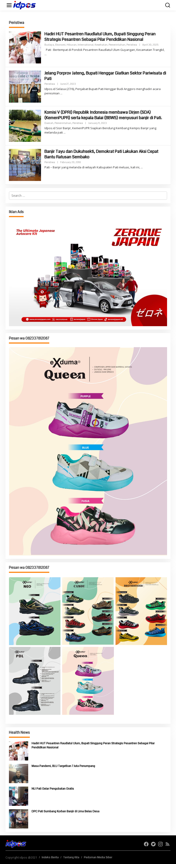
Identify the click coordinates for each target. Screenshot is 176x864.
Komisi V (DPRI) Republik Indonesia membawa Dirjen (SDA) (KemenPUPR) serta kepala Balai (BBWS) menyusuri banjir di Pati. (103, 114)
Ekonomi (60, 44)
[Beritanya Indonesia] (16, 844)
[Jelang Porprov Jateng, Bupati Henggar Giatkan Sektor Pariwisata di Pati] (61, 93)
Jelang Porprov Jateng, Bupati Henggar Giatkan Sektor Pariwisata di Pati (105, 75)
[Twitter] (153, 844)
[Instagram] (160, 844)
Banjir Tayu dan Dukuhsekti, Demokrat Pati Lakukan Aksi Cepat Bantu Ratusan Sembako (101, 154)
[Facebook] (146, 844)
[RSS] (167, 844)
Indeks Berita (50, 857)
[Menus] (9, 5)
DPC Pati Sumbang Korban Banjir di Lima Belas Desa (65, 811)
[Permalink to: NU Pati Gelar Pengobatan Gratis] (18, 796)
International (86, 44)
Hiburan (72, 44)
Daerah (48, 123)
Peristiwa (131, 44)
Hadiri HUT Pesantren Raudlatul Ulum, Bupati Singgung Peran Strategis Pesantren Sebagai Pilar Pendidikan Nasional (100, 36)
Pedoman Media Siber (98, 857)
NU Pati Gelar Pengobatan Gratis (53, 789)
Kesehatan (101, 44)
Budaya (49, 44)
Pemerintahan (117, 44)
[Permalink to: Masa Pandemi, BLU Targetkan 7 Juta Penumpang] (18, 773)
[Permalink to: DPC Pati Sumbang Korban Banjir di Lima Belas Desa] (18, 818)
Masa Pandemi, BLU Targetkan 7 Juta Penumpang (63, 766)
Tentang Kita (71, 857)
